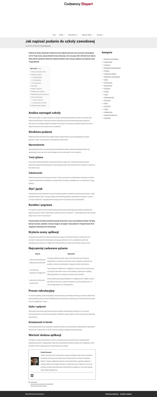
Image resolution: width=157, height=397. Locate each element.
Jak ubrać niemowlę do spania (39, 386)
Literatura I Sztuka (110, 74)
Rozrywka (107, 100)
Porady (61, 35)
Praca (54, 35)
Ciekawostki (34, 382)
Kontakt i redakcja (126, 394)
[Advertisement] (78, 20)
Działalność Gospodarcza (112, 68)
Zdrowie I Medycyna (110, 115)
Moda (106, 80)
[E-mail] (32, 376)
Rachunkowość (72, 35)
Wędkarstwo (108, 112)
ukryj (39, 68)
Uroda (106, 109)
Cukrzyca (107, 65)
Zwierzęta (107, 118)
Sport (106, 103)
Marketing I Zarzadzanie (112, 77)
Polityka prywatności (112, 394)
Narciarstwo (108, 85)
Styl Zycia (107, 106)
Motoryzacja (108, 83)
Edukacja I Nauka (86, 35)
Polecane (107, 88)
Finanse (106, 71)
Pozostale (99, 35)
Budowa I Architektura (111, 59)
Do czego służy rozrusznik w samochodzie (42, 384)
